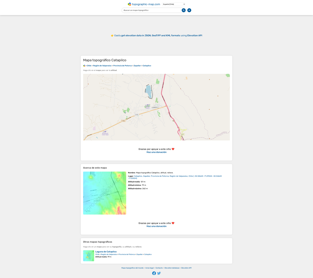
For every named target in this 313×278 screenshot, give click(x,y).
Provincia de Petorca (127, 254)
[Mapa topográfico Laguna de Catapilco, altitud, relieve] (88, 255)
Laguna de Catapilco (106, 251)
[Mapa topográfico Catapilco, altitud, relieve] (104, 193)
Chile (97, 254)
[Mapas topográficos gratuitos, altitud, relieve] (84, 66)
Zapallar (139, 254)
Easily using (158, 35)
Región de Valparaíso (109, 254)
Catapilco (148, 254)
